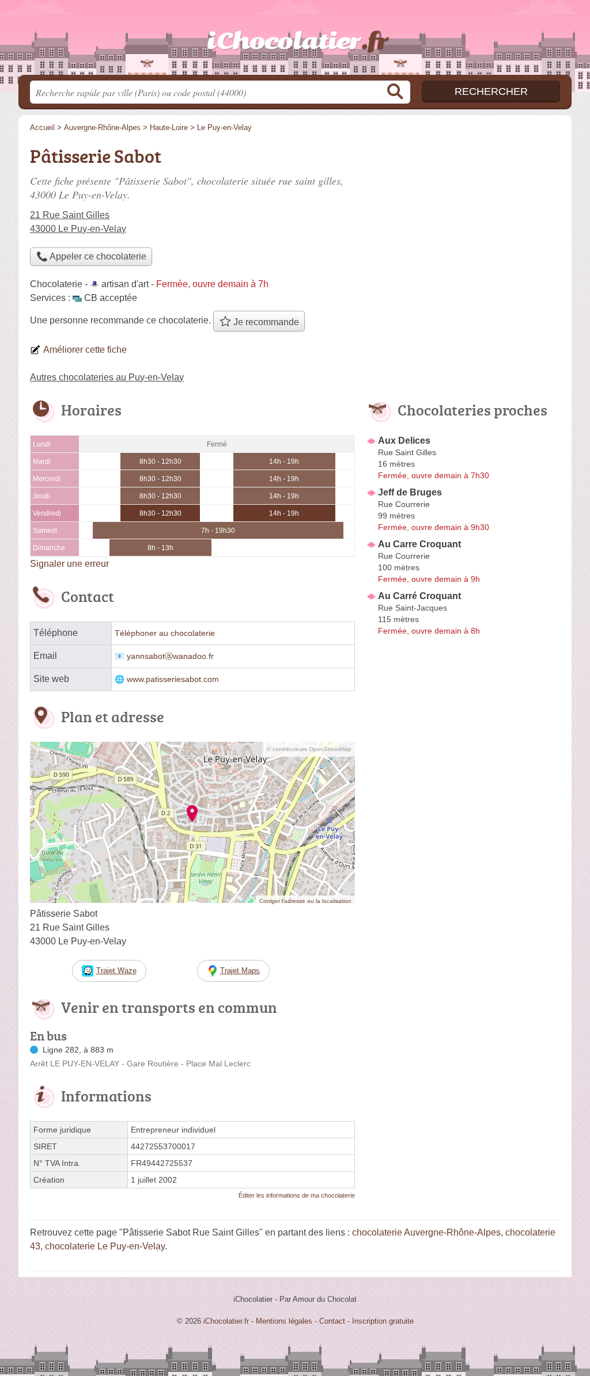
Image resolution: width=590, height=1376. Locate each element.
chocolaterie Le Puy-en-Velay (105, 1246)
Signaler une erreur (69, 564)
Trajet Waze (116, 970)
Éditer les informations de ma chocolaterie (297, 1195)
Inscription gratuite (383, 1321)
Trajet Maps (240, 970)
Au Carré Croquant (419, 596)
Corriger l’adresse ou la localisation (305, 901)
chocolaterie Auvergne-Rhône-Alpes (426, 1232)
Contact (332, 1321)
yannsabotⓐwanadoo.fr (170, 656)
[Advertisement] (463, 222)
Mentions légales (284, 1321)
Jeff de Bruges (410, 492)
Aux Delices (404, 440)
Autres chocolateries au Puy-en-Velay (107, 377)
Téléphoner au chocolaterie (165, 633)
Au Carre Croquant (419, 544)
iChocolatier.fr (295, 41)
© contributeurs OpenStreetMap (309, 749)
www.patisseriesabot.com (173, 679)
